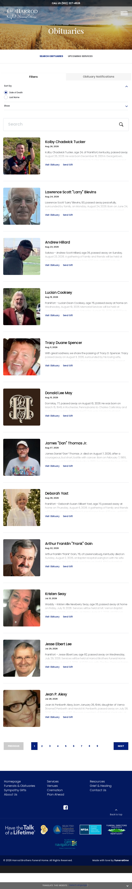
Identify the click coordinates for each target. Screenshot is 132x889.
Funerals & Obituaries (19, 786)
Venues (52, 786)
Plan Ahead (55, 794)
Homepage (12, 781)
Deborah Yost (56, 493)
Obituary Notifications (98, 77)
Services (53, 781)
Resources (97, 781)
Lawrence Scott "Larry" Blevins (70, 192)
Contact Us (98, 790)
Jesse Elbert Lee (58, 644)
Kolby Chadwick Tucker (65, 141)
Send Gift (68, 165)
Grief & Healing (101, 786)
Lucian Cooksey (58, 292)
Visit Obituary (52, 165)
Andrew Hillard (57, 242)
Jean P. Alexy (56, 694)
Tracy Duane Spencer (63, 342)
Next (121, 746)
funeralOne (121, 860)
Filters (33, 77)
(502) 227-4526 (70, 3)
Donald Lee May (58, 392)
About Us (10, 794)
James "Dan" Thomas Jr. (66, 443)
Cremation (55, 790)
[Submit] (121, 124)
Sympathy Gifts (15, 790)
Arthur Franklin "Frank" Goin (68, 543)
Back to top (116, 814)
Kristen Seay (55, 593)
